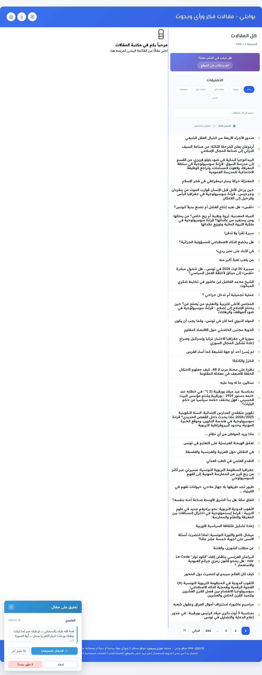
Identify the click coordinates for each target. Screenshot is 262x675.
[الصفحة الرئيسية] (11, 16)
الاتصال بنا (192, 653)
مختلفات (183, 89)
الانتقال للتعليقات (52, 650)
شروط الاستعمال (162, 653)
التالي (196, 631)
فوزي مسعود (155, 648)
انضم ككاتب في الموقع (215, 65)
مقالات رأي (201, 89)
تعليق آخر (17, 650)
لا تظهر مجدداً (25, 664)
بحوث (235, 89)
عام (249, 89)
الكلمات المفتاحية (95, 653)
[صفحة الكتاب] (21, 16)
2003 (198, 648)
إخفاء (61, 664)
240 (208, 631)
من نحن (179, 653)
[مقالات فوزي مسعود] (32, 16)
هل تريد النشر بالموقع (138, 653)
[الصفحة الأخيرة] (184, 631)
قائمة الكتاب (115, 653)
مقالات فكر (219, 89)
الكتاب (215, 98)
